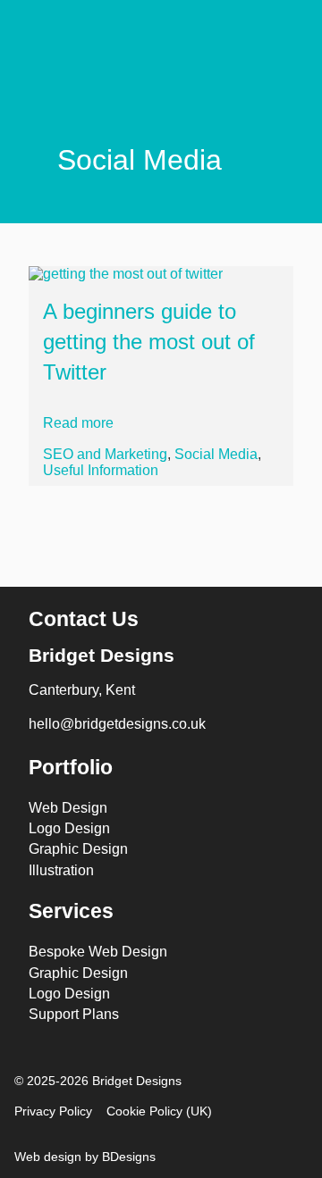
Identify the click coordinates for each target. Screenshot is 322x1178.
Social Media (216, 454)
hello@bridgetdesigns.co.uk (117, 723)
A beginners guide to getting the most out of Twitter (149, 341)
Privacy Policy (53, 1111)
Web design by (85, 1156)
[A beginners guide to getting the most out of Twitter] (161, 274)
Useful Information (100, 470)
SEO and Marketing (105, 454)
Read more (78, 422)
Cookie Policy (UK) (159, 1111)
